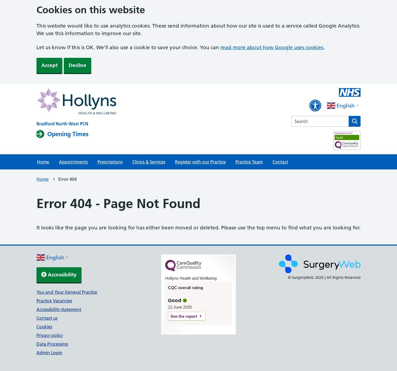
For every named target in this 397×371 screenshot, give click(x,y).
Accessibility (61, 275)
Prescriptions (110, 162)
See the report (183, 316)
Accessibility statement (58, 309)
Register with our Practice (200, 162)
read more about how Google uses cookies (271, 47)
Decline (77, 65)
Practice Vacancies (54, 300)
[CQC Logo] (183, 270)
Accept (49, 65)
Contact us (47, 318)
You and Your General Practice (66, 292)
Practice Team (249, 162)
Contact (280, 162)
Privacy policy (49, 335)
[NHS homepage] (76, 102)
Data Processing (52, 344)
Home (43, 162)
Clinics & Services (148, 162)
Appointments (73, 162)
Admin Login (49, 352)
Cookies (44, 326)
